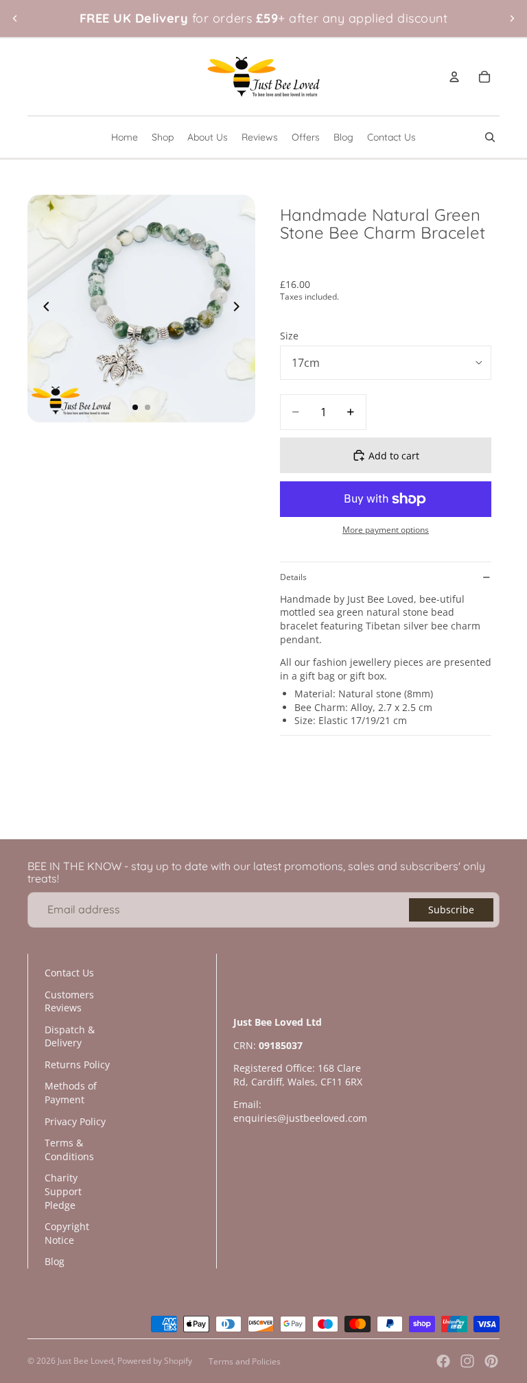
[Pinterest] (491, 1361)
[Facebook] (443, 1361)
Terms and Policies (245, 1361)
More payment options (385, 530)
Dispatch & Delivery (70, 1036)
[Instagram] (467, 1361)
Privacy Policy (75, 1121)
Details (293, 577)
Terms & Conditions (69, 1149)
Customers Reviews (69, 1001)
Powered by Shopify (154, 1361)
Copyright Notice (67, 1233)
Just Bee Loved (85, 1361)
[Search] (490, 137)
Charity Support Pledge (63, 1191)
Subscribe (451, 909)
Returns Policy (77, 1064)
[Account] (454, 77)
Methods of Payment (71, 1092)
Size (289, 335)
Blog (55, 1261)
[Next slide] (512, 18)
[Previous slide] (15, 18)
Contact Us (69, 972)
